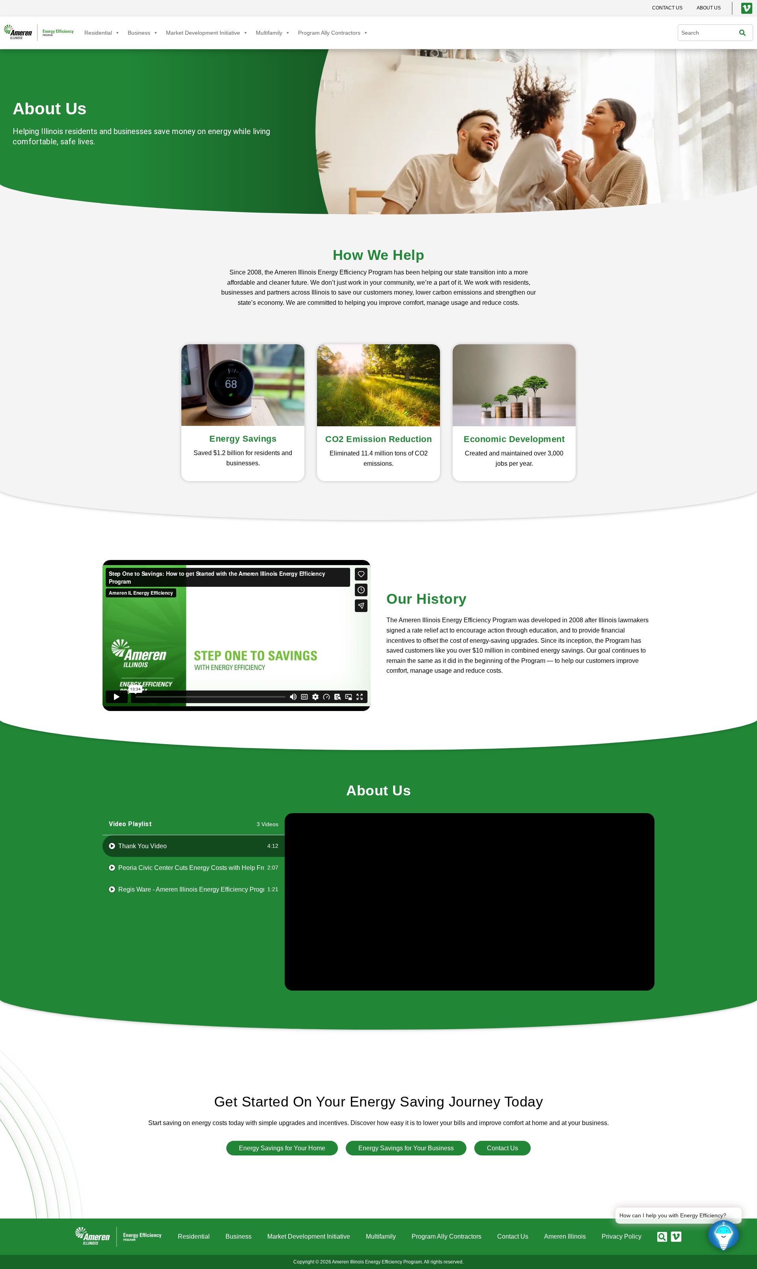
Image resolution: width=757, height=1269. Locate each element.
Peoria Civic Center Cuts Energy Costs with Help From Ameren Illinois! (191, 867)
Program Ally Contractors (329, 33)
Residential (98, 33)
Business (139, 33)
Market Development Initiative (203, 33)
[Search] (744, 32)
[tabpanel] (469, 902)
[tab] (194, 846)
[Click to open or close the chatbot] (723, 1235)
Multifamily (269, 33)
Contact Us (512, 1236)
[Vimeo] (746, 8)
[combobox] (710, 32)
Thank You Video (142, 846)
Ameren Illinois (565, 1236)
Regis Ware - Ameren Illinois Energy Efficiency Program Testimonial (191, 889)
